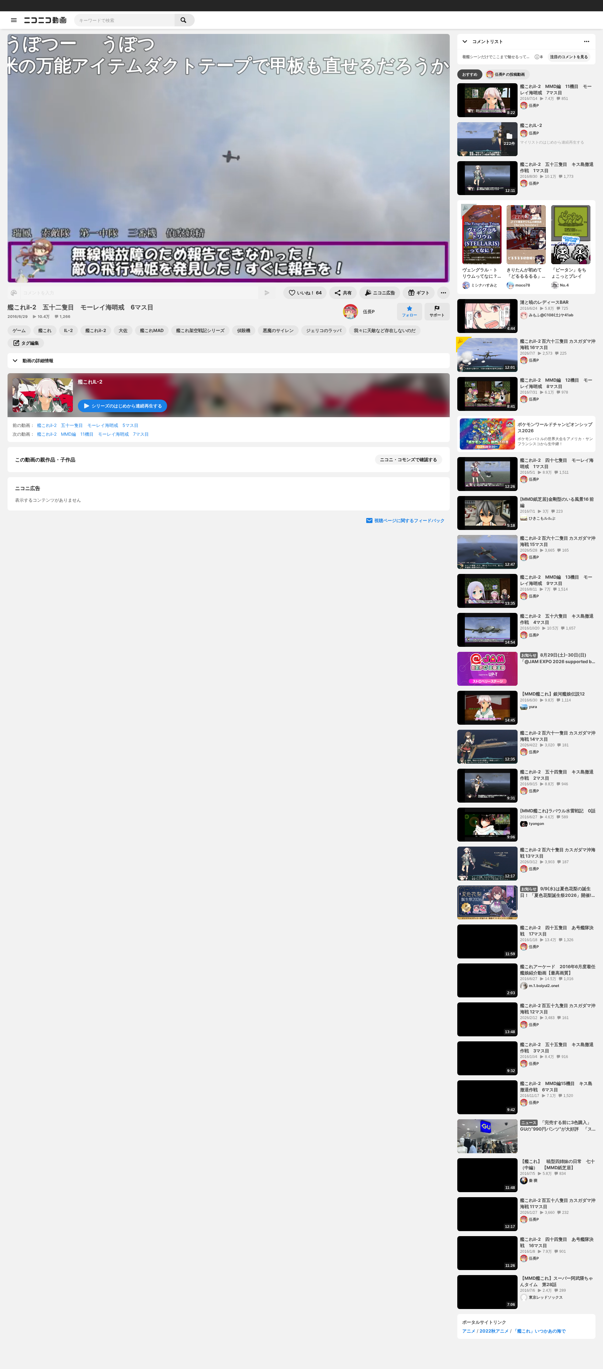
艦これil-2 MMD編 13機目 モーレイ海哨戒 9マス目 (556, 580)
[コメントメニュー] (586, 41)
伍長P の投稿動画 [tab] (510, 74)
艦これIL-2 (90, 382)
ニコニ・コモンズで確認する (408, 459)
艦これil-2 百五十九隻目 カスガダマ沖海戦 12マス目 (557, 1008)
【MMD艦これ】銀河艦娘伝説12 (552, 693)
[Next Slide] (437, 625)
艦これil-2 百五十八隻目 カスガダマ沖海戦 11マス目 (557, 1203)
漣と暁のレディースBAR (544, 302)
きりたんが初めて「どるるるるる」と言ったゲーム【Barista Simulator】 (524, 273)
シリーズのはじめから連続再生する (127, 405)
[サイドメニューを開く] (14, 20)
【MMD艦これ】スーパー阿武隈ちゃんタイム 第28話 (556, 1281)
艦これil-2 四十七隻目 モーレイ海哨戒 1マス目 (557, 463)
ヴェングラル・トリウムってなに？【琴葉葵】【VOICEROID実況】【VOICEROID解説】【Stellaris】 (481, 273)
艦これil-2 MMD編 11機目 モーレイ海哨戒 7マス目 (93, 434)
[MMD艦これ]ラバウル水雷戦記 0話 (557, 810)
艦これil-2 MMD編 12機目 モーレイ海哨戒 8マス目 (556, 383)
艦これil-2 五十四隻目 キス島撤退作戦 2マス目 (557, 775)
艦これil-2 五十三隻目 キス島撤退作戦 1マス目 (557, 167)
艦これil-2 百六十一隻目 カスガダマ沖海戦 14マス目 (557, 736)
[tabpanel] (526, 696)
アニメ (468, 1331)
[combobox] (124, 20)
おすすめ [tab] (469, 74)
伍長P (369, 311)
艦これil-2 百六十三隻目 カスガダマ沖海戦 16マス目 (557, 344)
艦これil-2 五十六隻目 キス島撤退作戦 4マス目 (557, 619)
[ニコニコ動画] (45, 20)
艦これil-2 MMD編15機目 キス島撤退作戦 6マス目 (556, 1086)
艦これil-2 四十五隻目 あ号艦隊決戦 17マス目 (557, 930)
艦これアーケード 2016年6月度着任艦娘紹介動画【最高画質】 (557, 969)
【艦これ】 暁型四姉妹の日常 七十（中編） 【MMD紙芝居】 (557, 1164)
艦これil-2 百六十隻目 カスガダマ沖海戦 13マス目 (557, 853)
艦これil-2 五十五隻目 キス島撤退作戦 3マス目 (557, 1047)
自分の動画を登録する (51, 567)
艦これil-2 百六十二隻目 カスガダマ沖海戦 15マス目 (557, 541)
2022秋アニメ (494, 1331)
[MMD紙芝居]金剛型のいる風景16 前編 (557, 502)
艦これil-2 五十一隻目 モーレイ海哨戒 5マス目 (88, 425)
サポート (437, 315)
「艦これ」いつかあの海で (539, 1331)
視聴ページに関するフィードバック (409, 685)
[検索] (185, 20)
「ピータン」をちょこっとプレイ (568, 273)
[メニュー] (443, 292)
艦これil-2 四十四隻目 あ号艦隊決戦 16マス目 (557, 1242)
